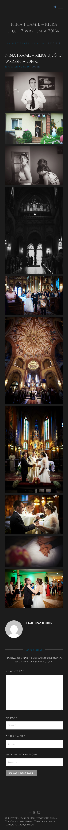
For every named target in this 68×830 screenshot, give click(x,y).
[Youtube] (34, 812)
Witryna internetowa (22, 754)
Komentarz (15, 671)
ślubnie (53, 43)
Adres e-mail (15, 736)
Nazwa (11, 717)
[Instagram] (38, 812)
